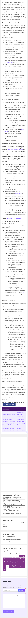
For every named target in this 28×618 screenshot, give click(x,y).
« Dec (4, 573)
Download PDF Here (9, 404)
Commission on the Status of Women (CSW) (21, 414)
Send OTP (21, 590)
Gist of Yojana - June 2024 (9, 536)
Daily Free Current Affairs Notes (11, 500)
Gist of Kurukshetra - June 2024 (11, 538)
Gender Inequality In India (9, 414)
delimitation (10, 62)
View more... (6, 526)
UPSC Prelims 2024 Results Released (12, 497)
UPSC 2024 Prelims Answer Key (10, 499)
